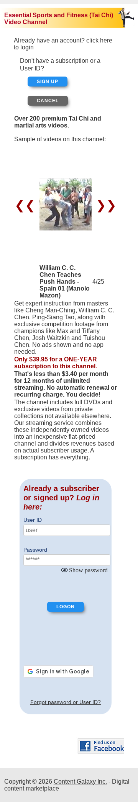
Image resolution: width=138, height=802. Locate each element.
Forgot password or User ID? (65, 702)
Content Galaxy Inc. (80, 781)
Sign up (47, 81)
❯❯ (104, 205)
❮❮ (27, 205)
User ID (32, 520)
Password (35, 550)
